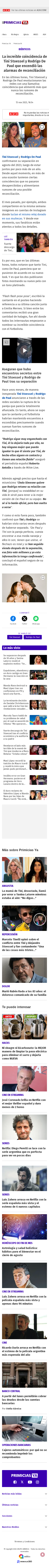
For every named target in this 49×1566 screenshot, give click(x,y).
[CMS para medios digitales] (24, 1561)
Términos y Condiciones (24, 1541)
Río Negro (15, 34)
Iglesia (26, 34)
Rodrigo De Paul (31, 156)
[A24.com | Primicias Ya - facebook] (14, 1482)
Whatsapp (36, 624)
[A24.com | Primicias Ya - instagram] (37, 1482)
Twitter (24, 624)
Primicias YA (6, 44)
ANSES (35, 34)
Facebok (13, 624)
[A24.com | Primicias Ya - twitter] (22, 1482)
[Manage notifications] (42, 1554)
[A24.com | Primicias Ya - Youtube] (30, 1482)
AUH (44, 34)
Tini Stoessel (10, 156)
